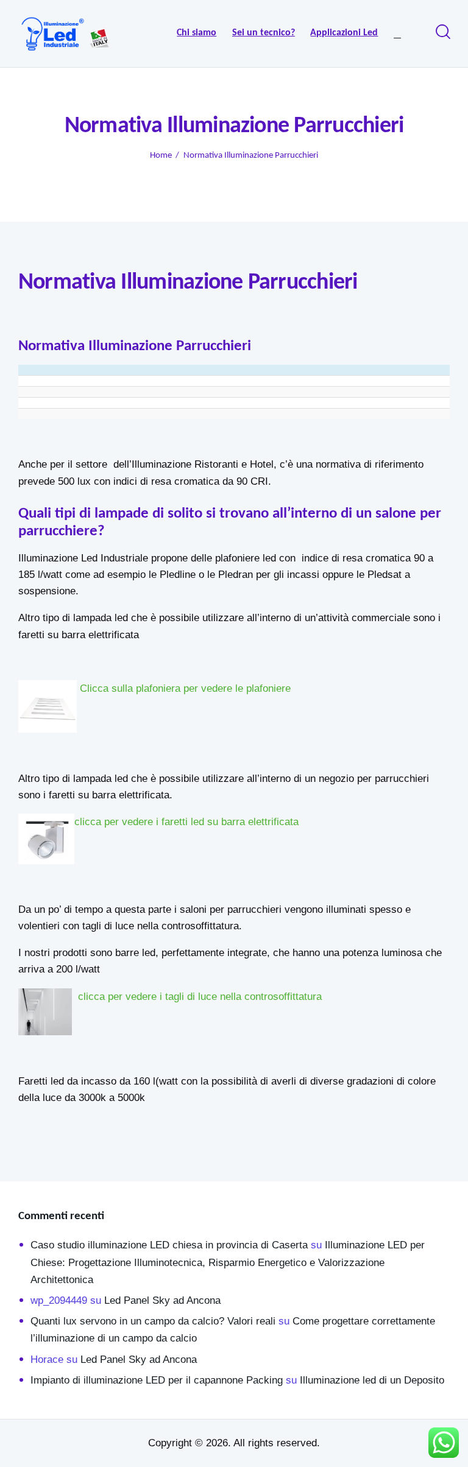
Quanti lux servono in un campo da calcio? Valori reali (152, 1321)
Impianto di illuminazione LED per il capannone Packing (156, 1380)
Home (161, 155)
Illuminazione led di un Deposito (372, 1380)
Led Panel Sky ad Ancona (162, 1300)
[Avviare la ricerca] (442, 31)
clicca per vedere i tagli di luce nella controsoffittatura (200, 996)
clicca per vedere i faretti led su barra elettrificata (186, 822)
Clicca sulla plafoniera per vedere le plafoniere (184, 688)
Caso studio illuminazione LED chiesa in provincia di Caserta (169, 1245)
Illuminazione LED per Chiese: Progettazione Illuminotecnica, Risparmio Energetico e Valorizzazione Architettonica (227, 1262)
